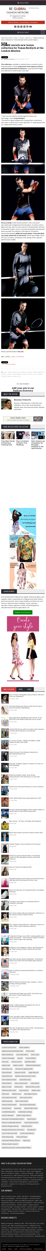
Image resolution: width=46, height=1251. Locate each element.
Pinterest (21, 27)
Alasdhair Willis (30, 1062)
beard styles (31, 1119)
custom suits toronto (9, 1047)
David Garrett (6, 1072)
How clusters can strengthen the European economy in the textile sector (38, 444)
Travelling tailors (35, 1196)
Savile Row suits (25, 1080)
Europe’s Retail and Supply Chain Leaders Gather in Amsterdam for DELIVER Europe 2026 (27, 810)
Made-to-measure (7, 1223)
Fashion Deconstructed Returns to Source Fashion (26, 787)
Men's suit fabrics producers (24, 1200)
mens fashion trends (9, 1080)
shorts (24, 374)
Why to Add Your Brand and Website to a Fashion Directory (26, 971)
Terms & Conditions (25, 1249)
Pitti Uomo (5, 1094)
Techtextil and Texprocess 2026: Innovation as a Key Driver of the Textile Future (25, 994)
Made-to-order (19, 1223)
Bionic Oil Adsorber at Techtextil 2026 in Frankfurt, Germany (26, 891)
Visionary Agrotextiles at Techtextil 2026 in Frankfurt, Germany (24, 902)
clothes (29, 372)
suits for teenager (8, 1058)
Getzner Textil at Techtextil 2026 (20, 867)
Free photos (31, 1130)
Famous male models (9, 1105)
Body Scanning (7, 1101)
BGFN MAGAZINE (6, 38)
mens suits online (26, 1097)
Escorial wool (6, 1108)
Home (4, 1249)
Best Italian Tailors (30, 1094)
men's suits (18, 1169)
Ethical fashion (27, 1126)
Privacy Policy (38, 1249)
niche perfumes (22, 1137)
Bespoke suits (40, 1236)
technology (16, 376)
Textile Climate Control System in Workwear (25, 844)
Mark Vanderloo (7, 1055)
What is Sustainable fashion (11, 1123)
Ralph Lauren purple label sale (12, 1051)
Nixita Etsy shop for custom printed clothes (16, 1148)
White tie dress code (9, 1090)
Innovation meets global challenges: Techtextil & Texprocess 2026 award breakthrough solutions (26, 960)
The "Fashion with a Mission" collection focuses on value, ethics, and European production (26, 925)
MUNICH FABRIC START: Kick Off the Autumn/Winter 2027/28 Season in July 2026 (24, 776)
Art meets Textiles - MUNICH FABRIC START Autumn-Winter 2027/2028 (24, 741)
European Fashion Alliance (11, 1140)
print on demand (7, 1115)
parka (9, 376)
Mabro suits (36, 1090)
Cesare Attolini (31, 1058)
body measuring (7, 1137)
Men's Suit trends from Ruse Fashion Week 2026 (26, 833)
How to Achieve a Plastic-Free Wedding (22, 443)
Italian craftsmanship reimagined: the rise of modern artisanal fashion (24, 1006)
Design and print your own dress (13, 1130)
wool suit (5, 1062)
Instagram (27, 27)
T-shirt (8, 374)
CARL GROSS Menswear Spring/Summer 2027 (25, 798)
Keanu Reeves (7, 1076)
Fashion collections (25, 38)
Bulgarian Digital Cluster (22, 1246)
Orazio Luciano (17, 1062)
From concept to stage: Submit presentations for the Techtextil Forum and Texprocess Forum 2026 (26, 1017)
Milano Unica (16, 1094)
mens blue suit (7, 1069)
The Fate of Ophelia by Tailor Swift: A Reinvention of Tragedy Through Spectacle (26, 1029)
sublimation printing (25, 1112)
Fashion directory (20, 1171)
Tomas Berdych (38, 372)
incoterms (17, 1108)
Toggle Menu (24, 3)
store (3, 374)
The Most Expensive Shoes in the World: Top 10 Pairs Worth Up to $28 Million (25, 707)
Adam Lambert (24, 1047)
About (10, 1249)
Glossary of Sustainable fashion (13, 1119)
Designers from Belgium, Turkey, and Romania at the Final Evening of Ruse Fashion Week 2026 (26, 948)
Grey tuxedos (23, 1090)
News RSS (11, 1246)
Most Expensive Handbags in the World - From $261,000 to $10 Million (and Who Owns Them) (25, 718)
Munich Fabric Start (30, 1108)
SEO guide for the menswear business (23, 1230)
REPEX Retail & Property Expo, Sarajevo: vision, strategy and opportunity (25, 983)
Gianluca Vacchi (20, 1072)
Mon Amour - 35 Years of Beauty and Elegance (25, 821)
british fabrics (6, 1083)
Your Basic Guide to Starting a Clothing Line (8, 443)
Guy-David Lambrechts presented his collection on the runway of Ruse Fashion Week (26, 914)
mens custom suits (21, 1083)
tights (30, 374)
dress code (35, 1055)
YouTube (30, 27)
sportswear (16, 374)
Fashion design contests (10, 1126)
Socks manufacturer (27, 1133)
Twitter (18, 27)
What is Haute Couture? (10, 1144)
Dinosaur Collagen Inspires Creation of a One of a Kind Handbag (26, 764)
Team (16, 1249)
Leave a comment (17, 357)
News (15, 38)
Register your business (22, 612)
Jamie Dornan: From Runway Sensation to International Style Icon (23, 753)
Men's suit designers (8, 1198)
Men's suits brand (22, 1101)
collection (16, 372)
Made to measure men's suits (25, 1076)
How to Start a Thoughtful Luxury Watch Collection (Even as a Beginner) (26, 695)
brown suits (30, 1051)
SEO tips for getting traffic (24, 1069)
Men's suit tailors (23, 1196)
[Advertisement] (23, 475)
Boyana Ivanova (9, 59)
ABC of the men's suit (32, 1223)
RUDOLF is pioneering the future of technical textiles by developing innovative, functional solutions (24, 857)
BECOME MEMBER (22, 384)
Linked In (24, 27)
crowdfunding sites (8, 1112)
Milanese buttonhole (33, 1065)
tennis (23, 372)
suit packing (35, 1083)
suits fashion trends (31, 1123)
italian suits (6, 1065)
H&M (9, 372)
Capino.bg (26, 1140)
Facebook (15, 27)
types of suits (6, 1087)
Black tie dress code (32, 1087)
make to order (18, 1065)
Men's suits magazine (34, 1171)
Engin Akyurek (33, 1072)
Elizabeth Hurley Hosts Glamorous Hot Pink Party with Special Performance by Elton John (26, 879)
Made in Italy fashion (24, 1115)
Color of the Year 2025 (9, 1133)
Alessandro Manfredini (27, 1105)
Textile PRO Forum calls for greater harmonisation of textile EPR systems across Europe (26, 730)
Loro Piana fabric (22, 1055)
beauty (20, 1058)
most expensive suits (9, 1097)
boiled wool (18, 1087)
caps (35, 374)
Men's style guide (7, 1171)
